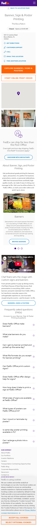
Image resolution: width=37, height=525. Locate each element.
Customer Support (13, 47)
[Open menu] (34, 3)
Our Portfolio (5, 455)
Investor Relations (7, 458)
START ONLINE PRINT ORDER (17, 77)
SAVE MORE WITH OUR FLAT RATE (18, 157)
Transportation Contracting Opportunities (16, 464)
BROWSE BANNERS (17, 241)
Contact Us (5, 475)
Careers (4, 461)
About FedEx (5, 453)
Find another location (16, 61)
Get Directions (11, 43)
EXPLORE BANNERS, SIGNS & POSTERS (17, 68)
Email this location (15, 56)
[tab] (15, 249)
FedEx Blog (5, 466)
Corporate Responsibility (10, 469)
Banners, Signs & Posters (15, 302)
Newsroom (5, 472)
